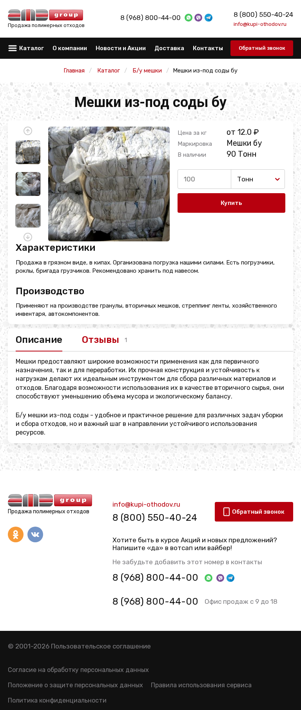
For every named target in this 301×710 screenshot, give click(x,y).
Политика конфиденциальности (57, 700)
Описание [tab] (39, 339)
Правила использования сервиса (201, 685)
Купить (231, 202)
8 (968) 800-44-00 (150, 18)
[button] (28, 131)
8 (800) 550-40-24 (263, 14)
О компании (70, 48)
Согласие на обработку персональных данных (78, 670)
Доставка (169, 48)
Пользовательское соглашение (101, 646)
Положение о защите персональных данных (75, 685)
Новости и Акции (121, 48)
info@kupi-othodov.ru (260, 24)
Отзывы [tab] (100, 339)
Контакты (208, 48)
